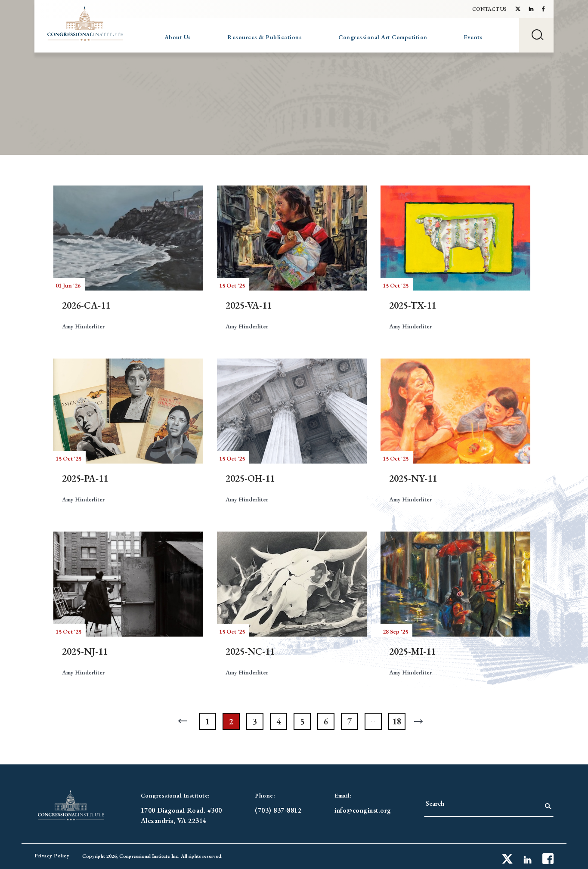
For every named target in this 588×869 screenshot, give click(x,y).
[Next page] (420, 721)
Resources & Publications (264, 37)
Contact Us (489, 9)
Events (473, 37)
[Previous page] (183, 721)
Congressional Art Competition (382, 37)
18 (397, 721)
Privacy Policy (51, 855)
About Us (177, 37)
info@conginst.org (362, 810)
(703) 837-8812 (278, 810)
